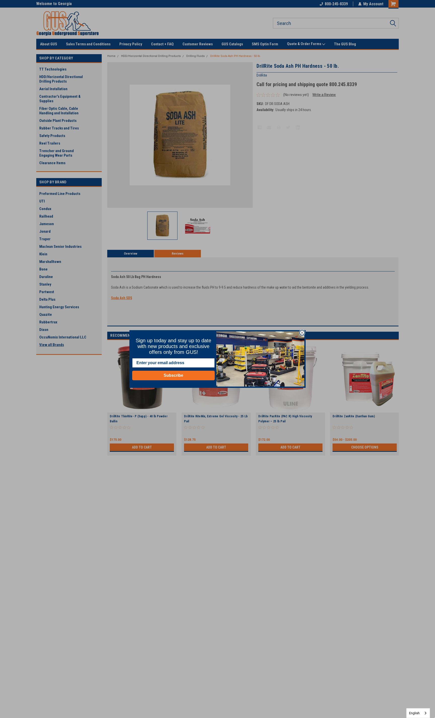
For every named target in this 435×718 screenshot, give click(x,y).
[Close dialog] (302, 332)
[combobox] (418, 713)
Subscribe (173, 375)
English (414, 713)
